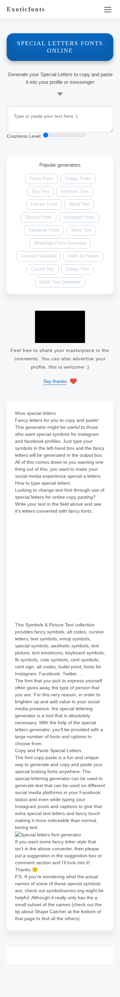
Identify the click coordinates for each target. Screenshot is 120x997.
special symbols (53, 434)
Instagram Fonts (79, 217)
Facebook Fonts (44, 230)
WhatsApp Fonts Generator (60, 243)
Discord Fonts (38, 217)
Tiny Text (40, 191)
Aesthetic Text (75, 191)
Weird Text (79, 204)
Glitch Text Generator (60, 281)
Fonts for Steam (83, 255)
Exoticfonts (26, 9)
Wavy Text (81, 230)
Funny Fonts (41, 178)
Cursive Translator (38, 255)
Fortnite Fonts (44, 204)
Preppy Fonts (78, 178)
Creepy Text (77, 268)
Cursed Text (42, 268)
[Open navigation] (107, 9)
